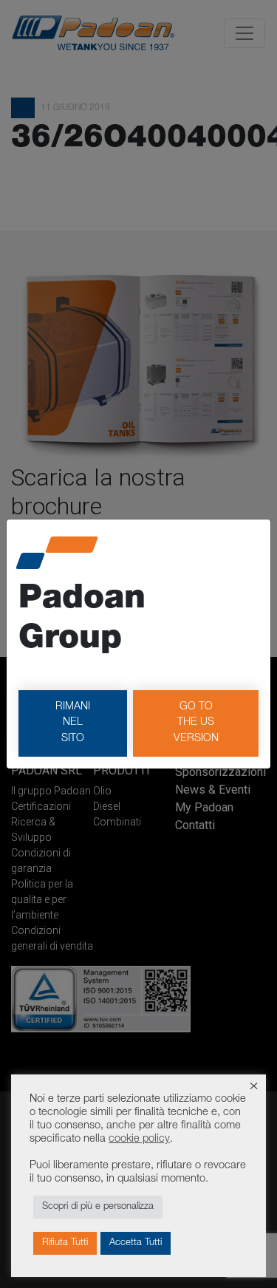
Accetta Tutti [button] (135, 1243)
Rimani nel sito (72, 723)
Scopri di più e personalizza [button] (98, 1207)
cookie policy (139, 1139)
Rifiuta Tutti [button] (65, 1243)
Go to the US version (196, 723)
